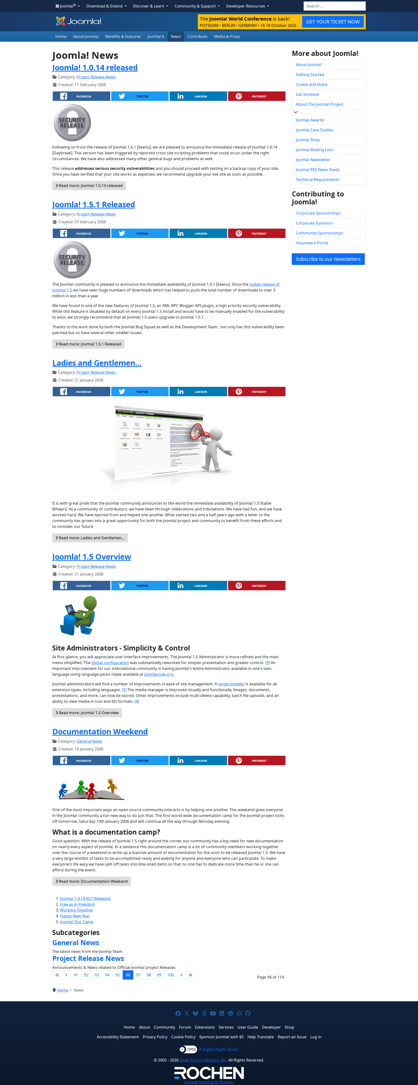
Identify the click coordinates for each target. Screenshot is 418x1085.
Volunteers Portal (312, 243)
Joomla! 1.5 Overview (91, 556)
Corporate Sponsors (314, 223)
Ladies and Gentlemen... (97, 363)
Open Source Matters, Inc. (203, 1060)
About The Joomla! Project (319, 104)
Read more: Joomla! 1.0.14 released (90, 185)
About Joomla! (86, 36)
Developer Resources (246, 6)
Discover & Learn (149, 6)
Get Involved (307, 94)
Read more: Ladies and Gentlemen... (91, 537)
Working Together (76, 910)
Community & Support (196, 6)
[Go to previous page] (66, 975)
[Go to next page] (181, 975)
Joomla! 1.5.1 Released (93, 204)
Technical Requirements (318, 179)
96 (128, 975)
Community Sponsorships (319, 233)
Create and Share (312, 84)
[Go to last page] (190, 975)
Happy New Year (75, 916)
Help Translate (260, 1037)
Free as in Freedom (77, 904)
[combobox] (335, 6)
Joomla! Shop (308, 139)
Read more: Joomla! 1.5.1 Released (89, 344)
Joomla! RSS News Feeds (318, 169)
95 (117, 975)
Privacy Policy (155, 1037)
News (176, 36)
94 (107, 975)
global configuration (110, 662)
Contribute (197, 36)
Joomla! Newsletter (313, 159)
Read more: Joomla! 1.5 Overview (88, 712)
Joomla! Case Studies (315, 130)
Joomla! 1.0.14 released (95, 67)
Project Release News (96, 77)
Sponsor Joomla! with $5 (221, 1037)
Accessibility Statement (118, 1037)
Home (61, 36)
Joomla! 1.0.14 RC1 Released (85, 898)
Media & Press (227, 36)
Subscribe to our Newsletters (328, 259)
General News (89, 741)
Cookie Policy (183, 1037)
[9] (267, 662)
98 (149, 975)
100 (170, 975)
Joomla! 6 (156, 36)
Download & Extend (105, 6)
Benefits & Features (123, 36)
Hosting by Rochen (209, 1082)
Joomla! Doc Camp (76, 921)
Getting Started (310, 74)
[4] (136, 701)
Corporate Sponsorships (318, 213)
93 (97, 975)
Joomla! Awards (310, 120)
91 (76, 975)
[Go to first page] (57, 975)
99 (159, 975)
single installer (231, 684)
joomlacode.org (158, 674)
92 (86, 975)
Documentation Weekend (100, 731)
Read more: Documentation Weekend (93, 881)
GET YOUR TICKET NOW (333, 21)
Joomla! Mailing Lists (314, 149)
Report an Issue (292, 1037)
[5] (124, 689)
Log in (315, 1037)
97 (138, 975)
